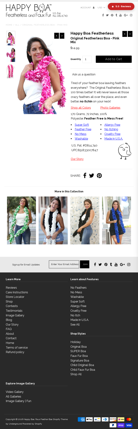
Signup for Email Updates (26, 264)
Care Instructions (17, 292)
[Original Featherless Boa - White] (53, 243)
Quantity (75, 59)
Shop (9, 301)
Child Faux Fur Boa (82, 369)
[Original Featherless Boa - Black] (84, 243)
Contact (11, 338)
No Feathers (78, 287)
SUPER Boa (78, 351)
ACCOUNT (85, 7)
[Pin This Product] (99, 176)
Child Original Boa (82, 365)
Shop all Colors (81, 107)
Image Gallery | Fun (18, 401)
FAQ (9, 329)
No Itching (111, 129)
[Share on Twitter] (91, 176)
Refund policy (15, 352)
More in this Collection (69, 191)
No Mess (80, 134)
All (17, 25)
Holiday (75, 342)
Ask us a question (83, 74)
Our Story (77, 159)
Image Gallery (15, 315)
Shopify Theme (60, 419)
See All (75, 324)
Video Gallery (15, 392)
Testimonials (14, 310)
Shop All (76, 374)
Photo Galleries (110, 107)
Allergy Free (112, 125)
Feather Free (83, 129)
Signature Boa (79, 360)
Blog (9, 320)
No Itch (75, 315)
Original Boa (78, 346)
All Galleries (13, 396)
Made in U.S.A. (79, 320)
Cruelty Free (112, 134)
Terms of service (17, 347)
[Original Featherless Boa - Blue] (116, 243)
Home (9, 25)
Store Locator (15, 297)
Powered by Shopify (32, 424)
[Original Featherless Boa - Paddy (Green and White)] (21, 243)
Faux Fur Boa (79, 356)
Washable (81, 138)
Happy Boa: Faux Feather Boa (38, 419)
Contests (12, 306)
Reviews (11, 287)
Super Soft (82, 125)
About (10, 333)
